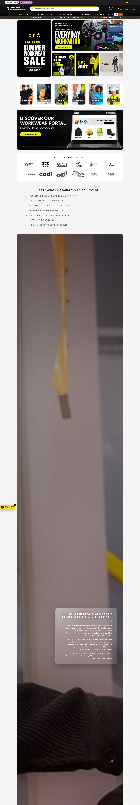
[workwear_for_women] (111, 65)
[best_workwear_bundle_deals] (34, 48)
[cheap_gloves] (63, 65)
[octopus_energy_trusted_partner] (87, 35)
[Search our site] (33, 9)
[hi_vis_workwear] (87, 65)
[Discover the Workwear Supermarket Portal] (70, 130)
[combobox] (66, 9)
